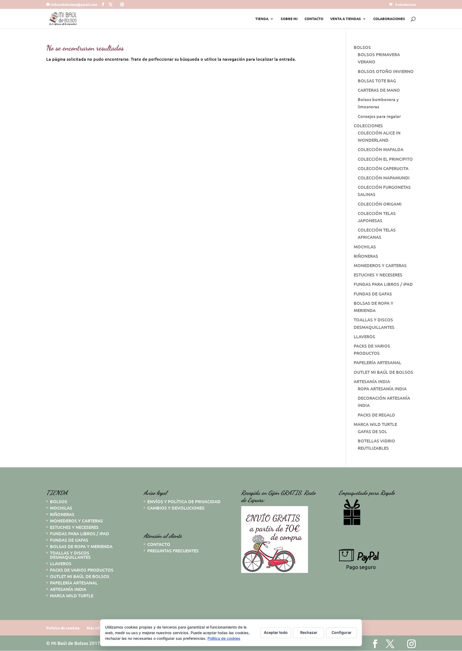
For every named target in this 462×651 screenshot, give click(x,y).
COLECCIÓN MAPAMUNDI (384, 177)
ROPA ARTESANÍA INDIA (382, 388)
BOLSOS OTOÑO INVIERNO (386, 71)
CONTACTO (314, 19)
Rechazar (308, 632)
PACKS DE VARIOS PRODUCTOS (81, 570)
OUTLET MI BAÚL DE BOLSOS (383, 372)
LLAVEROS (364, 336)
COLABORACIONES (389, 19)
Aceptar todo (276, 632)
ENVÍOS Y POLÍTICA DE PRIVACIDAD (184, 501)
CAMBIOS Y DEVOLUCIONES (176, 508)
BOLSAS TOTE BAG (377, 80)
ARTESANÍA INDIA (372, 381)
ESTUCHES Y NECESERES (378, 275)
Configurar (342, 632)
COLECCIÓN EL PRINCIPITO (385, 159)
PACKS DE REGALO (376, 415)
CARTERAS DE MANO (379, 90)
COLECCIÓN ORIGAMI (380, 204)
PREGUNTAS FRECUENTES (173, 550)
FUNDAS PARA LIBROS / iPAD (383, 284)
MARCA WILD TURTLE (375, 424)
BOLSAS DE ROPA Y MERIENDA (81, 546)
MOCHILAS (365, 246)
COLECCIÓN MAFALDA (380, 149)
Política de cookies (63, 627)
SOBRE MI (289, 19)
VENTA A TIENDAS (345, 19)
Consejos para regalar (379, 116)
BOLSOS (362, 47)
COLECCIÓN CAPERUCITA (383, 168)
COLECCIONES (368, 125)
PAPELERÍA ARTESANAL (377, 362)
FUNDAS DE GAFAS (373, 293)
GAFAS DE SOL (372, 431)
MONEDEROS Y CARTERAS (380, 265)
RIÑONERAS (366, 256)
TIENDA (261, 19)
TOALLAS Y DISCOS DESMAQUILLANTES (70, 555)
